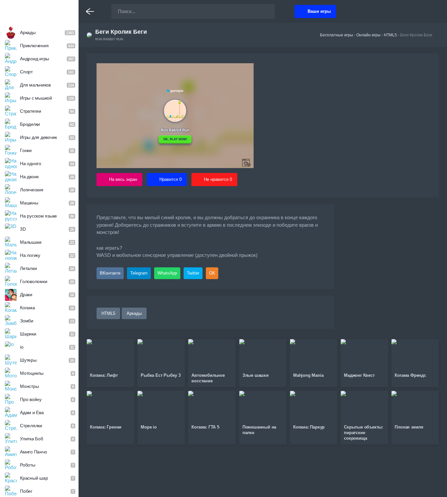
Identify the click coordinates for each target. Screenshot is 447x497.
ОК (212, 273)
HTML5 (108, 313)
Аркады (134, 313)
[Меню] (90, 11)
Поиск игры (263, 11)
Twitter (193, 273)
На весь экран (123, 179)
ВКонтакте (110, 273)
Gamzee (39, 11)
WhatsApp (167, 273)
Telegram (139, 273)
